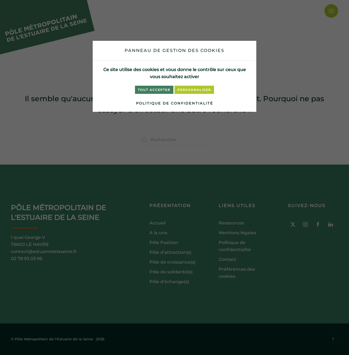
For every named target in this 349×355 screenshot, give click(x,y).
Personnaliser (194, 90)
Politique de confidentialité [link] (174, 103)
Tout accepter (154, 90)
